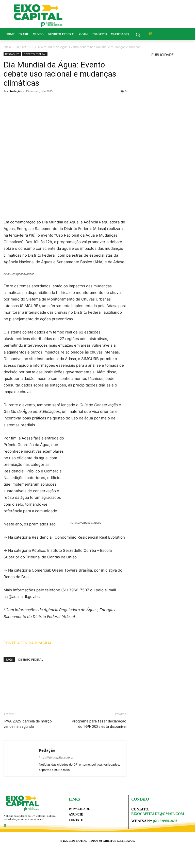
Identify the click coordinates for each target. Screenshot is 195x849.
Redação (15, 91)
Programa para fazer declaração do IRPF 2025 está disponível (99, 724)
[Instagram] (151, 33)
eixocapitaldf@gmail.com (157, 814)
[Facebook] (9, 103)
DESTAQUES (24, 47)
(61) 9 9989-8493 (165, 821)
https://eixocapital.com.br (56, 757)
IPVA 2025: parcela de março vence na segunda (28, 724)
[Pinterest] (32, 103)
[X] (20, 103)
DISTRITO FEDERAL (35, 54)
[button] (138, 34)
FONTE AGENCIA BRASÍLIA (28, 643)
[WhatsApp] (44, 103)
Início (7, 47)
